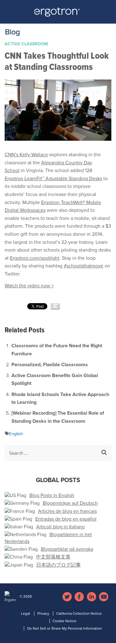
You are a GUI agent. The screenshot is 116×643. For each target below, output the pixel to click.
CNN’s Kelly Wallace (26, 155)
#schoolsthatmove (83, 266)
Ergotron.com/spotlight (34, 258)
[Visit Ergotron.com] (58, 13)
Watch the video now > (29, 286)
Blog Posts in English (51, 495)
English (16, 433)
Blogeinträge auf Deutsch (70, 503)
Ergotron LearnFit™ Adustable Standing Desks (53, 179)
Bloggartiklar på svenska (67, 549)
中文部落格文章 (53, 557)
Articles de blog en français (67, 511)
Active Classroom (26, 44)
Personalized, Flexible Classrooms (49, 365)
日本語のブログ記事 (58, 565)
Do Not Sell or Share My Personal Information (64, 628)
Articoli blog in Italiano (60, 527)
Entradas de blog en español (66, 519)
